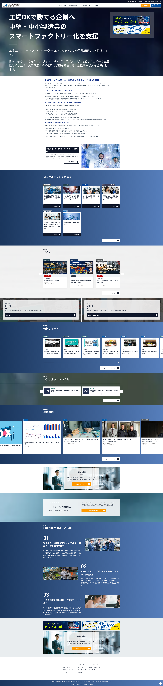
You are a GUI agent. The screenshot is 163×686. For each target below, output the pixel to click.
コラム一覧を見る (111, 400)
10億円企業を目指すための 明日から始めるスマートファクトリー (71, 353)
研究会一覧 (80, 667)
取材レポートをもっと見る (94, 315)
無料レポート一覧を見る (12, 315)
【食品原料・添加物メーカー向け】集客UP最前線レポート (110, 352)
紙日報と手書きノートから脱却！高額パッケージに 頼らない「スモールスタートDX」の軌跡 (120, 440)
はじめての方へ (71, 162)
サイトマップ (92, 669)
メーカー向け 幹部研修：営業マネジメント (91, 197)
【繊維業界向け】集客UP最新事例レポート (130, 352)
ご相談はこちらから (93, 510)
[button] (74, 5)
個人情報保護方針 (58, 681)
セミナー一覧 (81, 665)
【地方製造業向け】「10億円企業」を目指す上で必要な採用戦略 (91, 353)
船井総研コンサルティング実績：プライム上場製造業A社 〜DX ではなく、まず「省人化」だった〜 (81, 440)
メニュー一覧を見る (111, 240)
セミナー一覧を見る (111, 293)
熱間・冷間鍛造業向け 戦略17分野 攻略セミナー (107, 281)
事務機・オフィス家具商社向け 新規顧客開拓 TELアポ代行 (110, 198)
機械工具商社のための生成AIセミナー (54, 281)
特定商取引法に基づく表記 (75, 681)
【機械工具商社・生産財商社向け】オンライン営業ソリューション (71, 198)
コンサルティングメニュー (69, 669)
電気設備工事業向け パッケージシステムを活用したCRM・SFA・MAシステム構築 (52, 225)
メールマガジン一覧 (93, 665)
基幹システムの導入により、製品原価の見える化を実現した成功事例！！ (41, 443)
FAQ (80, 681)
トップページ (66, 665)
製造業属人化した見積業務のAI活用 (71, 223)
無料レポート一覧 (82, 669)
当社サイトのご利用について (106, 681)
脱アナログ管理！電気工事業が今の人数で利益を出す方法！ (81, 281)
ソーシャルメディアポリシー (86, 681)
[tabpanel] (52, 347)
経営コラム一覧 (81, 672)
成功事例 (65, 672)
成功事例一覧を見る (111, 459)
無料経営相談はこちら (81, 484)
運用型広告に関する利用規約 (96, 681)
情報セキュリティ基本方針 (66, 681)
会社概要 (53, 681)
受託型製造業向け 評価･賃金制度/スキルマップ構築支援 (52, 198)
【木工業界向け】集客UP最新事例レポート (149, 352)
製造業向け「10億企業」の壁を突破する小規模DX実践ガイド (52, 353)
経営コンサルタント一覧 (94, 667)
